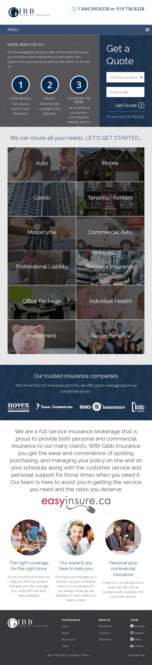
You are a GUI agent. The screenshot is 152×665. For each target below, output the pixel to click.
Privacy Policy (60, 655)
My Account (68, 639)
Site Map (85, 655)
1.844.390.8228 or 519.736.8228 (111, 9)
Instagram (138, 633)
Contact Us (104, 633)
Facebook (138, 626)
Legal (49, 655)
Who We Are (105, 626)
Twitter (137, 639)
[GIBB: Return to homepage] (29, 12)
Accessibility (73, 655)
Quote (65, 633)
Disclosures (105, 639)
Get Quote (126, 105)
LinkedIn (138, 646)
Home (65, 626)
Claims (65, 646)
